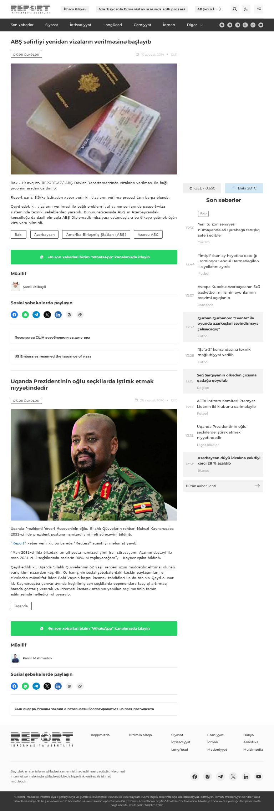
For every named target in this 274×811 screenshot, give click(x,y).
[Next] (217, 9)
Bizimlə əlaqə (140, 735)
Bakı (18, 234)
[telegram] (237, 24)
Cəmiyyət (215, 735)
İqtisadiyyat (181, 742)
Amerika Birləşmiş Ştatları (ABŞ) (96, 234)
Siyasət (177, 735)
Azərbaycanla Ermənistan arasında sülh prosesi (141, 9)
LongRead (179, 749)
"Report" (18, 543)
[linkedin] (252, 24)
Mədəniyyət (217, 749)
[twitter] (245, 24)
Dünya (248, 735)
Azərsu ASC (148, 234)
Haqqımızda (100, 735)
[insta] (229, 24)
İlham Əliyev (75, 9)
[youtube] (260, 24)
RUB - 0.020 (205, 188)
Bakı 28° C (247, 188)
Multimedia (253, 749)
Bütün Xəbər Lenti (201, 486)
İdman (212, 742)
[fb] (221, 24)
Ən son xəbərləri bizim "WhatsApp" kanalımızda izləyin (99, 257)
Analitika (250, 742)
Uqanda (21, 606)
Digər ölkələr (26, 54)
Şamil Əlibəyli (34, 287)
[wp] (25, 314)
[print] (69, 314)
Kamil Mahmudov (37, 658)
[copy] (79, 314)
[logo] (30, 9)
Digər (192, 24)
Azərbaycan (44, 234)
